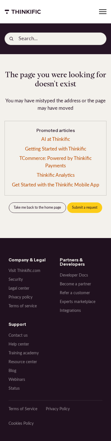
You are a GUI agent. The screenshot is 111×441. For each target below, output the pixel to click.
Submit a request (84, 207)
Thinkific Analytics (56, 175)
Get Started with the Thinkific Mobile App (55, 184)
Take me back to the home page (37, 207)
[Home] (23, 11)
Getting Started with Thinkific (55, 149)
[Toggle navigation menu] (103, 12)
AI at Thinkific (55, 139)
